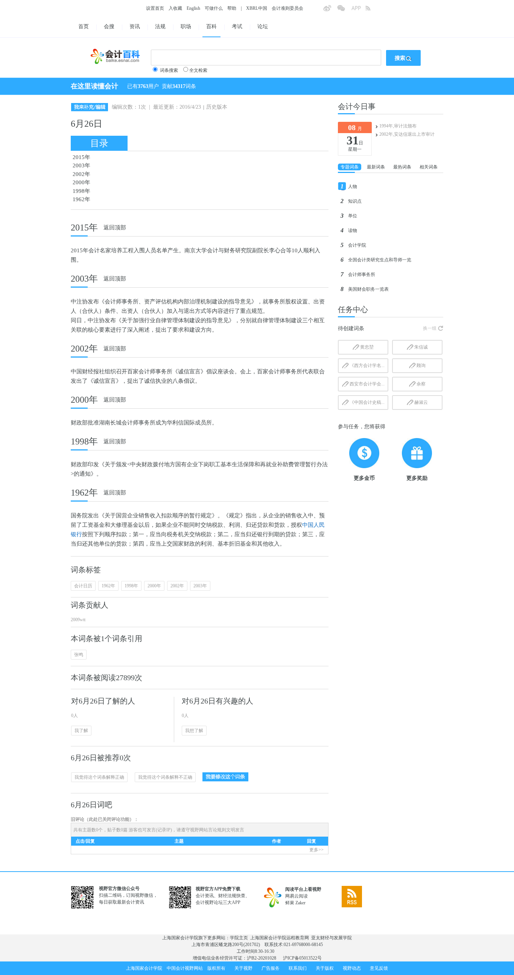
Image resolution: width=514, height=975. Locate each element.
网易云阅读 (296, 896)
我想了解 (194, 730)
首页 (83, 26)
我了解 (81, 730)
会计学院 (357, 245)
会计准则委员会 (287, 8)
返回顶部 (114, 227)
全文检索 (198, 70)
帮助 (231, 8)
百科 (211, 26)
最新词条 (376, 167)
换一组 (429, 328)
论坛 (262, 26)
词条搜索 (169, 70)
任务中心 (353, 309)
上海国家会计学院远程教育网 (279, 937)
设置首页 (155, 8)
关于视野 (243, 968)
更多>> (316, 849)
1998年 (81, 191)
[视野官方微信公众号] (344, 10)
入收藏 (175, 8)
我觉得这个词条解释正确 (99, 777)
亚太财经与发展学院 (331, 937)
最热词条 (402, 167)
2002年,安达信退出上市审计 (407, 134)
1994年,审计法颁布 (398, 126)
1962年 (81, 199)
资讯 (134, 26)
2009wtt (78, 619)
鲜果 (289, 902)
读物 (352, 230)
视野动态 (352, 968)
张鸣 (78, 654)
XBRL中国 (256, 8)
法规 (160, 26)
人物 (352, 186)
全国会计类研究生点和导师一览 (379, 259)
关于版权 (325, 968)
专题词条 (350, 167)
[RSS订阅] (372, 10)
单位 (352, 215)
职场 (186, 26)
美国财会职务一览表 (368, 289)
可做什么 (214, 8)
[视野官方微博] (330, 10)
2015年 (81, 157)
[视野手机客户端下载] (358, 10)
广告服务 (271, 968)
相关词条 (429, 167)
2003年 (81, 165)
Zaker (300, 902)
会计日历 (83, 585)
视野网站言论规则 (208, 829)
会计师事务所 (361, 274)
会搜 (109, 26)
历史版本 (216, 107)
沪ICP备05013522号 (302, 958)
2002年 (81, 174)
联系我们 (298, 968)
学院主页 (239, 937)
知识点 (355, 201)
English (193, 8)
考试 (237, 26)
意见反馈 (379, 968)
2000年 (81, 182)
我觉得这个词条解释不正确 (165, 777)
